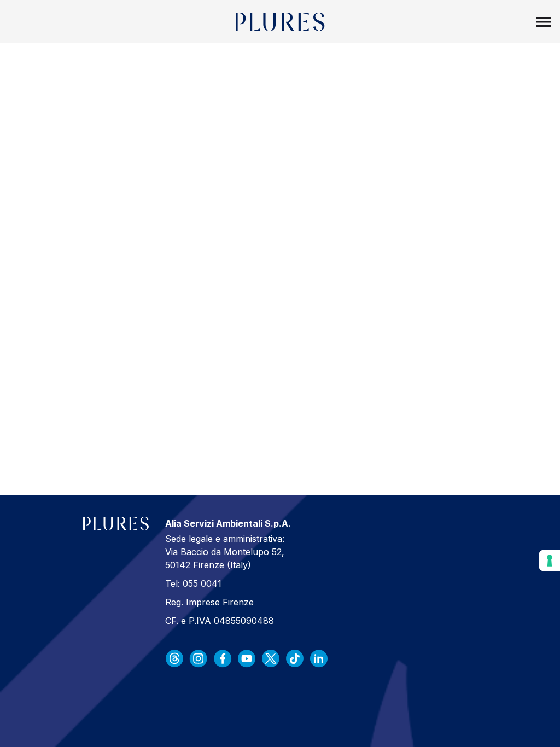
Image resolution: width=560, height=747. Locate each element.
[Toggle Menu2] (543, 22)
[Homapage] (280, 22)
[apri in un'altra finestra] (174, 658)
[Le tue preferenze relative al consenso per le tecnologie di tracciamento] (549, 560)
